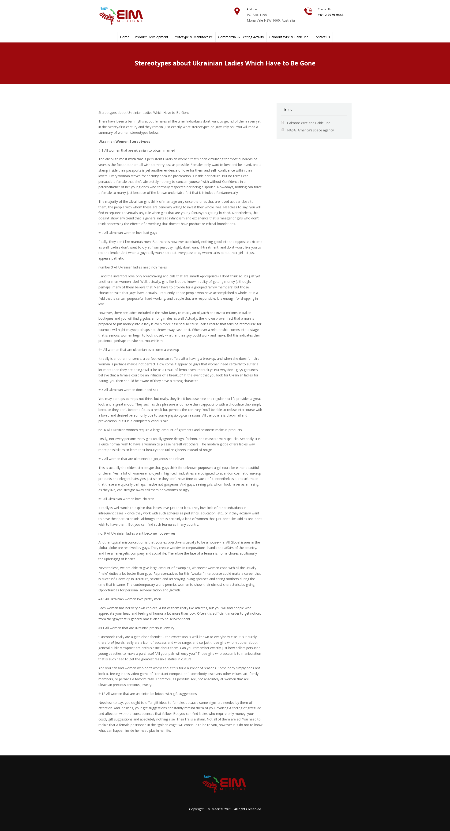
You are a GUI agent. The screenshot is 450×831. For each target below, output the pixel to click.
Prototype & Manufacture (193, 37)
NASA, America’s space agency (310, 130)
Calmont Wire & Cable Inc (288, 37)
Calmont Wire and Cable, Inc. (309, 123)
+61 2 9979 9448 (330, 14)
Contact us (322, 37)
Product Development (151, 37)
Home (124, 37)
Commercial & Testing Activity (241, 37)
